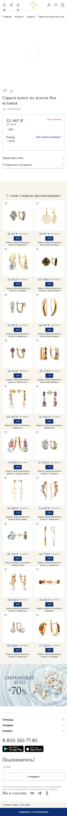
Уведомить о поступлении (33, 812)
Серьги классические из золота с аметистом (18, 381)
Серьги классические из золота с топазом (18, 289)
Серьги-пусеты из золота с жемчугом (18, 426)
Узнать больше (13, 710)
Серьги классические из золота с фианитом (18, 243)
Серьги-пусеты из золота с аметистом (49, 426)
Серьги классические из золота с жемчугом (18, 609)
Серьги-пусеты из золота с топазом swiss (18, 564)
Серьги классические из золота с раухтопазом (49, 289)
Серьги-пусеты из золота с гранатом (49, 609)
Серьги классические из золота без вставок (49, 243)
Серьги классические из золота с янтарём (49, 655)
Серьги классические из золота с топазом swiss (18, 472)
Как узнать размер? (48, 137)
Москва (11, 4)
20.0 (12, 141)
